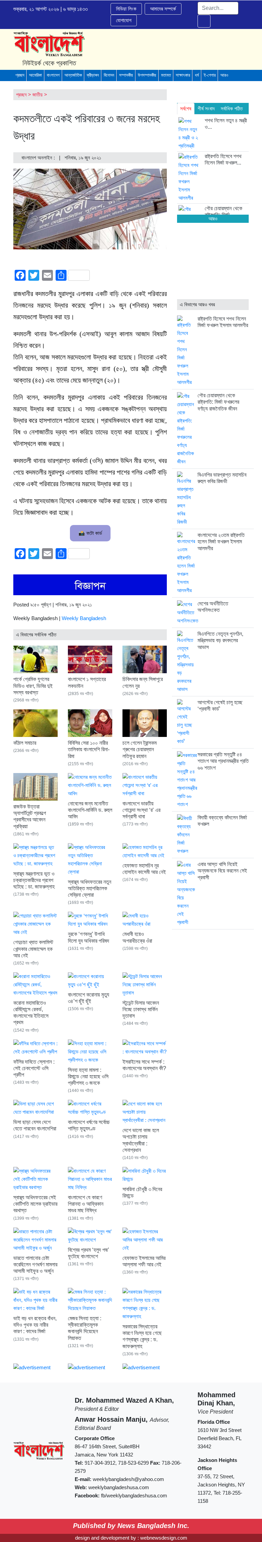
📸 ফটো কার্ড (90, 533)
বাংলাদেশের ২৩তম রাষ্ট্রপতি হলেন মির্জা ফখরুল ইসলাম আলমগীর (221, 541)
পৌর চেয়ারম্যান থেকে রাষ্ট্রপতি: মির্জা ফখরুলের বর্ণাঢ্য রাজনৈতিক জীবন (218, 401)
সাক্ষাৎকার (183, 75)
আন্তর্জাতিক (73, 75)
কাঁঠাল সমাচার (24, 743)
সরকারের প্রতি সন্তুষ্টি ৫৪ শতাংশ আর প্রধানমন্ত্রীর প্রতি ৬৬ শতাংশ (223, 761)
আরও (224, 75)
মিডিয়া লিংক (126, 9)
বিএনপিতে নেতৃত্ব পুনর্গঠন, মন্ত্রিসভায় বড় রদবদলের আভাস (220, 640)
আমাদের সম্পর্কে (163, 9)
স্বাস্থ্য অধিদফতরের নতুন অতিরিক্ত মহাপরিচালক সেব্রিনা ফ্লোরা (89, 888)
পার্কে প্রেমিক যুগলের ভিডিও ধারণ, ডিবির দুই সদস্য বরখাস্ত (33, 685)
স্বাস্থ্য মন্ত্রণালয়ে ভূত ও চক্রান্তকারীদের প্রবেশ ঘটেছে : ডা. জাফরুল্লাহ (34, 880)
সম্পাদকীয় (126, 75)
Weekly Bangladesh (84, 618)
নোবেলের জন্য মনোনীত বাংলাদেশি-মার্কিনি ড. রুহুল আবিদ (90, 810)
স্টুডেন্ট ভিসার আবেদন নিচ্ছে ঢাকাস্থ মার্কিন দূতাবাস (140, 1009)
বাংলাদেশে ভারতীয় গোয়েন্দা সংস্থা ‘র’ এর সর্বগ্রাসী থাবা (141, 810)
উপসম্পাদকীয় (147, 75)
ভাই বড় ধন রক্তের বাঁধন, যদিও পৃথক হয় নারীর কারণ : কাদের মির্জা (35, 1324)
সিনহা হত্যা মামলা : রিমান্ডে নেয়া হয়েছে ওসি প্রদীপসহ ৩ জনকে (88, 1076)
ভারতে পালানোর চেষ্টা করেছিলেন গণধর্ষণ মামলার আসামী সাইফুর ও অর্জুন (35, 1264)
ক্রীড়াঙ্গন (93, 75)
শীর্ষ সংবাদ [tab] (206, 108)
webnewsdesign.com (163, 1538)
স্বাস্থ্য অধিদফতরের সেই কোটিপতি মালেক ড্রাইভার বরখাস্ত (35, 1203)
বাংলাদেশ (53, 75)
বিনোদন (109, 75)
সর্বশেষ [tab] (185, 108)
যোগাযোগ (123, 20)
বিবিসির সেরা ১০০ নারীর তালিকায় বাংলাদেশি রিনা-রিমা (89, 749)
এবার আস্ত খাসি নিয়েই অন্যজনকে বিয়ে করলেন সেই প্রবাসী (222, 870)
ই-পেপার (210, 75)
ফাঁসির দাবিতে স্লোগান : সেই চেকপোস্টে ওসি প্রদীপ (34, 1068)
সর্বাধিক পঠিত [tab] (232, 108)
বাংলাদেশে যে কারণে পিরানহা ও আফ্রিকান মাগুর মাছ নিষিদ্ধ (85, 1203)
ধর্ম (197, 75)
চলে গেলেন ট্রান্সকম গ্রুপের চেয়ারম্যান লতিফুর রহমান (139, 749)
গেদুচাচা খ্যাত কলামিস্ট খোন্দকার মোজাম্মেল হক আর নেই (33, 948)
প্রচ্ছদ (19, 75)
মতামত (166, 75)
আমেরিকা (35, 75)
